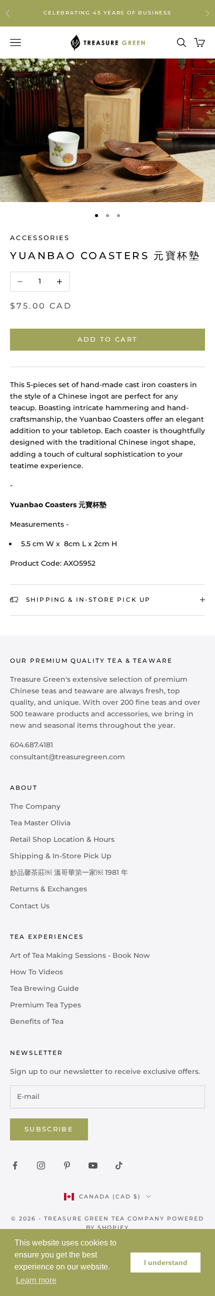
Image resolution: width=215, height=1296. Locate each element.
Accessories (40, 238)
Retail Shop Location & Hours (62, 839)
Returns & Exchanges (48, 888)
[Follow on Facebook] (15, 1165)
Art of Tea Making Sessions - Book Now (80, 955)
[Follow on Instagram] (41, 1165)
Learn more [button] (36, 1280)
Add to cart (108, 339)
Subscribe (49, 1129)
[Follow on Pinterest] (67, 1165)
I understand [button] (166, 1262)
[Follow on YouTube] (93, 1165)
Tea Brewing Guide (44, 988)
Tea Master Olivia (40, 822)
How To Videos (36, 971)
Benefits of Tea (37, 1021)
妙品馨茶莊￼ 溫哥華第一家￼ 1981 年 (69, 872)
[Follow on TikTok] (119, 1165)
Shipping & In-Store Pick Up (61, 855)
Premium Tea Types (45, 1004)
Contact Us (30, 905)
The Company (35, 806)
